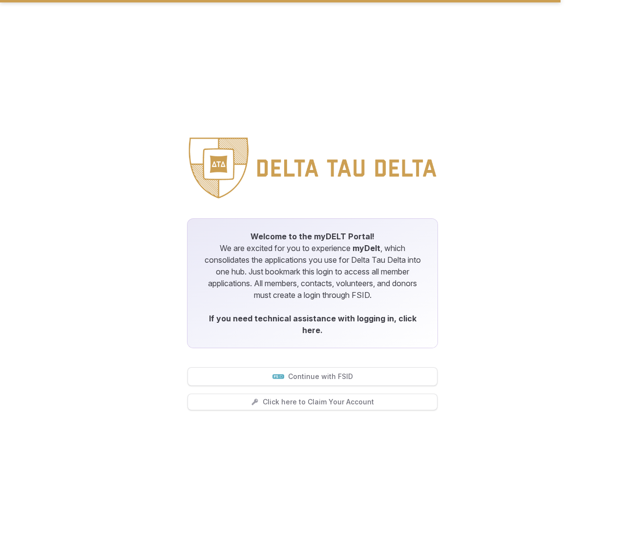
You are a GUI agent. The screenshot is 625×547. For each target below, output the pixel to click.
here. (312, 330)
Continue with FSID (320, 376)
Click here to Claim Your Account (318, 402)
